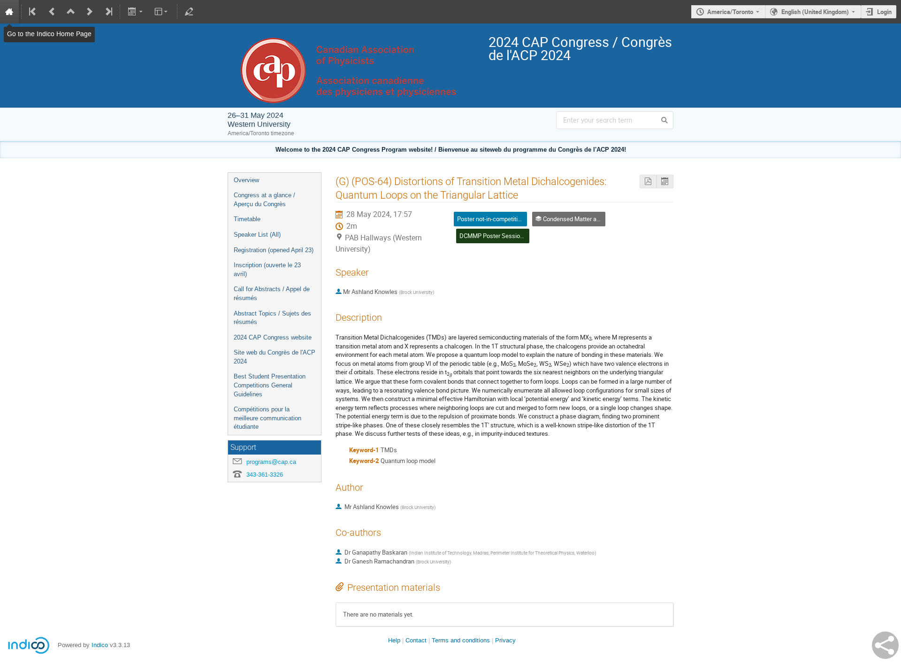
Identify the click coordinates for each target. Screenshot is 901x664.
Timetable (247, 219)
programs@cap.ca (271, 462)
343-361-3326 (264, 475)
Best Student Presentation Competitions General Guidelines (269, 385)
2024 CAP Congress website (273, 337)
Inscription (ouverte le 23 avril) (267, 270)
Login (884, 12)
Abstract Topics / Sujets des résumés (272, 318)
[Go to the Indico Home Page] (9, 11)
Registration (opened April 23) (273, 250)
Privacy (505, 640)
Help (394, 640)
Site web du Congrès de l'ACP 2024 (274, 357)
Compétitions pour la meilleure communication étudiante (267, 418)
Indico (100, 645)
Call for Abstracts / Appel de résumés (272, 293)
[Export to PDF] (648, 181)
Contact (416, 640)
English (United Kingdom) (815, 12)
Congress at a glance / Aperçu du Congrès (264, 200)
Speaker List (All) (257, 234)
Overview (246, 180)
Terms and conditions (461, 640)
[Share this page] (885, 645)
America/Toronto (730, 12)
